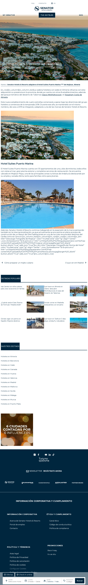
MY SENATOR (9, 15)
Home (3, 85)
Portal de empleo (17, 525)
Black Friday (52, 550)
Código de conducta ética (60, 525)
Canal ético (54, 521)
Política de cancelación (20, 561)
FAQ (32, 3)
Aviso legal (14, 554)
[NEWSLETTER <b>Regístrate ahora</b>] (27, 471)
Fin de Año (52, 554)
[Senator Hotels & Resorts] (35, 455)
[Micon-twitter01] (42, 455)
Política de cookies (18, 565)
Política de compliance (59, 528)
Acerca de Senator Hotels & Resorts (25, 521)
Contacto (42, 3)
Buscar (80, 581)
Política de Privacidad (19, 557)
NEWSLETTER (45, 471)
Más (81, 15)
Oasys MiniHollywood (51, 95)
